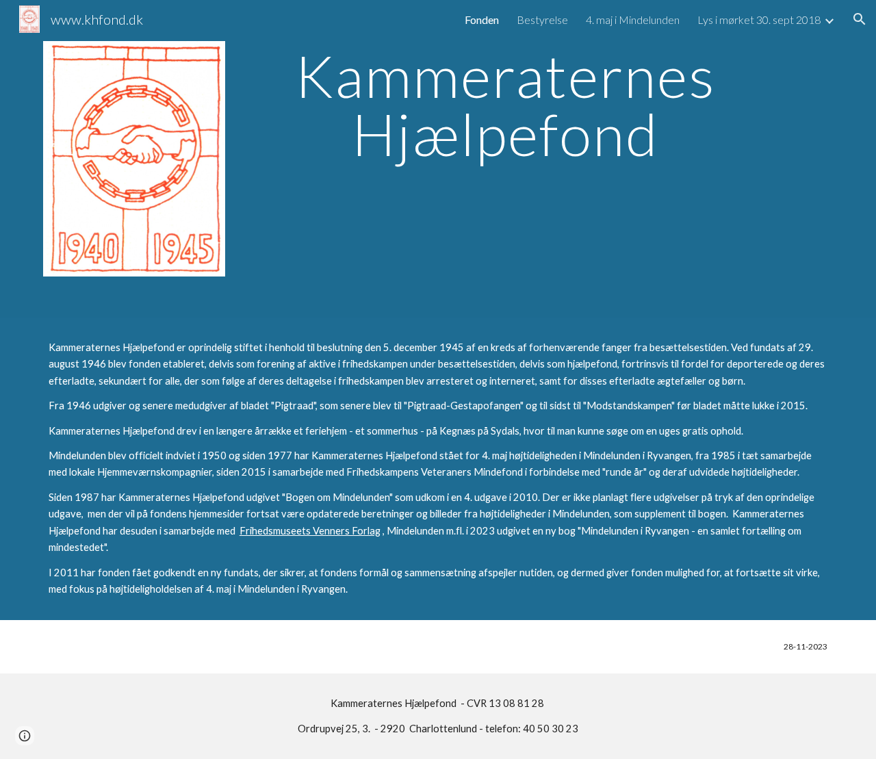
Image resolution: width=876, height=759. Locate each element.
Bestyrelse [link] (542, 19)
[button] (859, 19)
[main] (506, 105)
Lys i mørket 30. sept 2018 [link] (759, 19)
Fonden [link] (482, 19)
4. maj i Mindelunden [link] (633, 19)
